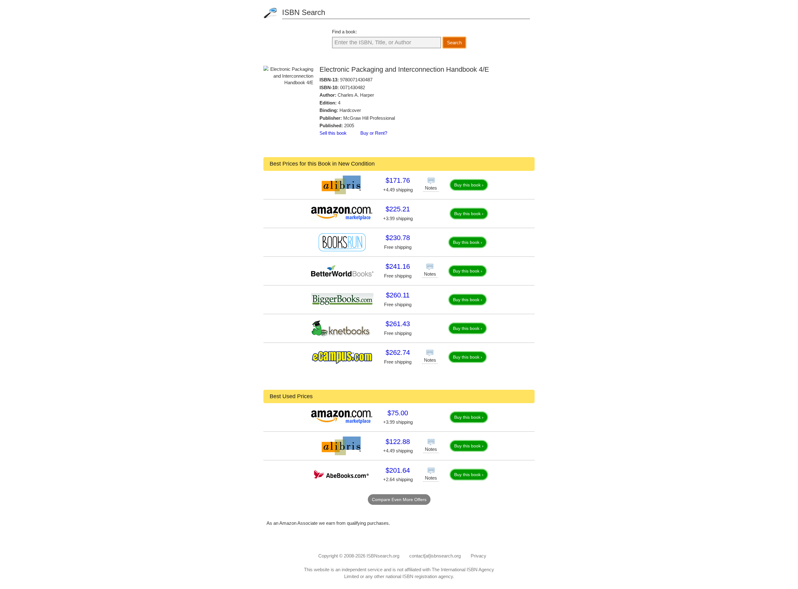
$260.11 (398, 295)
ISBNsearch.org (383, 555)
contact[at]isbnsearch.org (435, 555)
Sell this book (333, 133)
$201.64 (398, 470)
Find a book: (344, 31)
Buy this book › (468, 184)
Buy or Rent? (373, 133)
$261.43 (398, 324)
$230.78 (398, 238)
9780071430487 (356, 79)
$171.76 (398, 180)
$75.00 (397, 413)
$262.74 (398, 352)
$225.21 (398, 209)
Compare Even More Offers (399, 499)
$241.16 (398, 266)
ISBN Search (303, 12)
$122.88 (398, 442)
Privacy (478, 555)
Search (454, 42)
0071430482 (352, 87)
